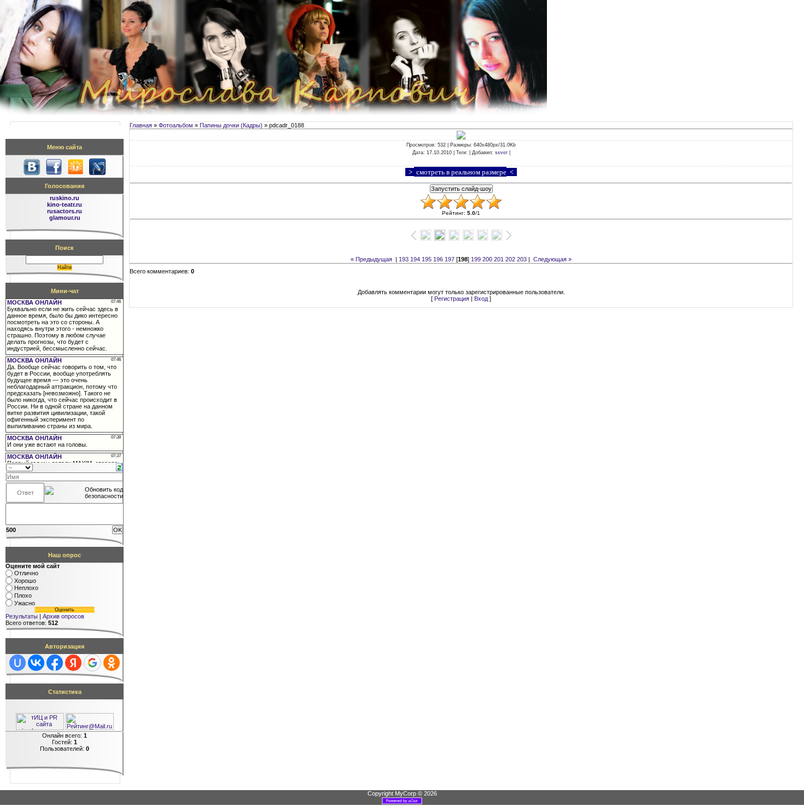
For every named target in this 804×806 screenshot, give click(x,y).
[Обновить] (119, 466)
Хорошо (25, 580)
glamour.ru (64, 217)
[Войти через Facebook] (54, 663)
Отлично (26, 573)
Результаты (21, 616)
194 (415, 259)
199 (476, 259)
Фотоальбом (176, 125)
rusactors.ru (64, 211)
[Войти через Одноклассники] (111, 663)
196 (438, 259)
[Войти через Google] (92, 662)
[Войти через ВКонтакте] (36, 663)
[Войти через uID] (17, 663)
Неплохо (26, 588)
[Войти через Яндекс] (73, 663)
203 (522, 259)
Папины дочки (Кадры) (231, 125)
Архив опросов (63, 616)
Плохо (23, 595)
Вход (481, 298)
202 (510, 259)
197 (450, 259)
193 (404, 259)
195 (427, 259)
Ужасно (24, 603)
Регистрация (451, 298)
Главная (141, 125)
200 (487, 259)
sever (501, 152)
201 (499, 259)
